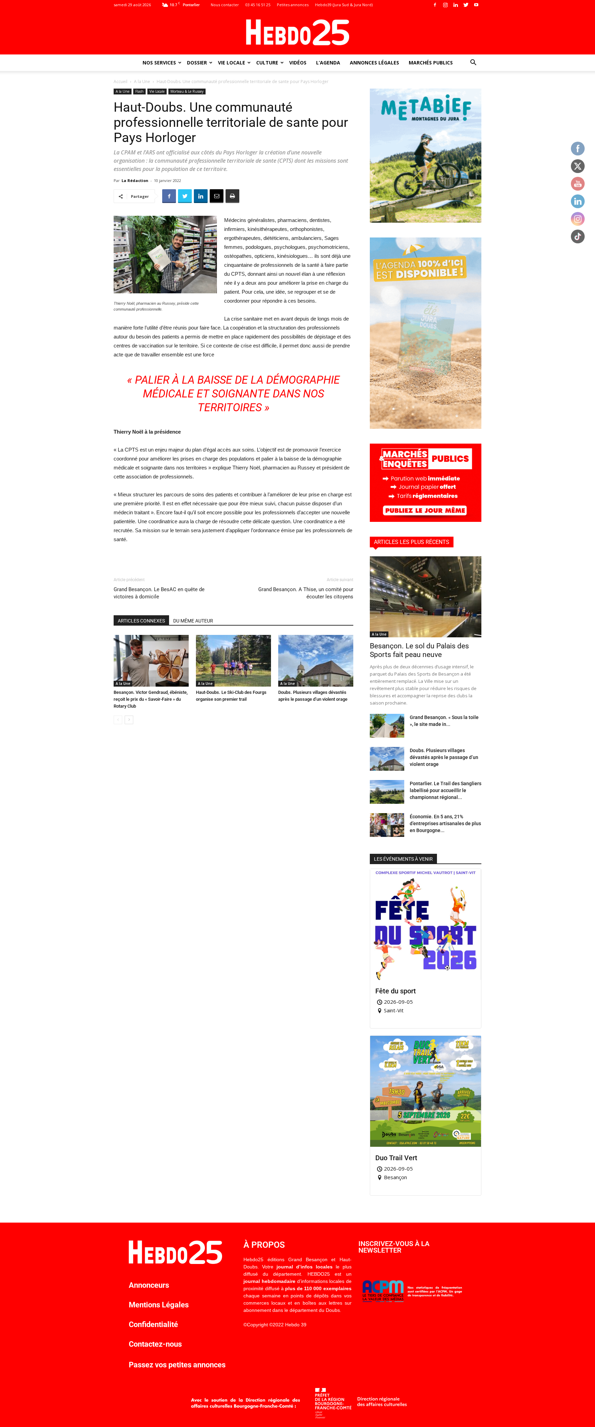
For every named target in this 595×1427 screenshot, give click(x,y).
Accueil (120, 81)
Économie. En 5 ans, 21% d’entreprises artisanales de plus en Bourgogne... (445, 823)
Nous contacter (225, 4)
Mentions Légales (159, 1305)
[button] (473, 63)
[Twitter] (466, 5)
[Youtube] (476, 5)
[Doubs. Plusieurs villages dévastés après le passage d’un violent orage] (315, 661)
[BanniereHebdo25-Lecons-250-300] (425, 220)
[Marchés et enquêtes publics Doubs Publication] (425, 520)
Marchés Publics (431, 62)
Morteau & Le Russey (186, 91)
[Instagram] (445, 5)
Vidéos (297, 62)
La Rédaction (135, 180)
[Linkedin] (455, 5)
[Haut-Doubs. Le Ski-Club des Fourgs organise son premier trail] (233, 661)
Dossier (197, 62)
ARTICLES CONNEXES (141, 621)
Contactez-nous (155, 1344)
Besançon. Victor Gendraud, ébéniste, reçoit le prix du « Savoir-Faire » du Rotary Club (151, 699)
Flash (139, 91)
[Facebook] (435, 5)
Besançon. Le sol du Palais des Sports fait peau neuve (419, 650)
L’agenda (328, 62)
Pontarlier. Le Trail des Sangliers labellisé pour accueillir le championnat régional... (445, 790)
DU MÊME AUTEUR (193, 621)
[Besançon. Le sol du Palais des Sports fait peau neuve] (425, 596)
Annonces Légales (374, 62)
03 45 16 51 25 (258, 4)
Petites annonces (293, 4)
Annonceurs (149, 1285)
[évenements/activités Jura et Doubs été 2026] (425, 427)
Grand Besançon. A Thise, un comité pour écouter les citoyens (305, 593)
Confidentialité (153, 1324)
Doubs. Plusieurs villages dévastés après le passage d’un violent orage (444, 757)
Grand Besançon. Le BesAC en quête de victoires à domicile (159, 593)
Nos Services (159, 62)
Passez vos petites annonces (177, 1364)
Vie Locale (231, 62)
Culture (267, 62)
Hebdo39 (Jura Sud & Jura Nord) (344, 4)
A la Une (142, 81)
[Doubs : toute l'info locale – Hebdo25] (297, 32)
